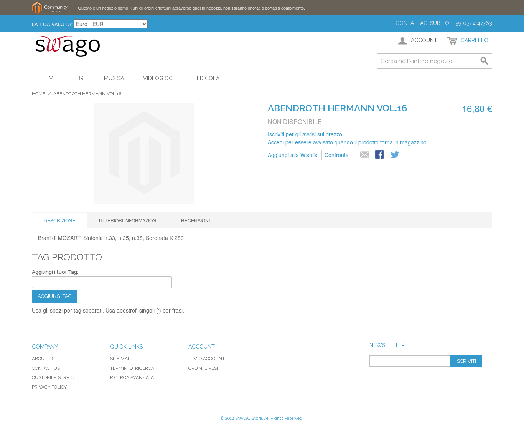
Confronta (337, 155)
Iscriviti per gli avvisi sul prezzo (305, 134)
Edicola (208, 78)
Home (38, 93)
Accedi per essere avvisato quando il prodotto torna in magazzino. (348, 142)
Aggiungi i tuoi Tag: (55, 272)
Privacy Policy (49, 387)
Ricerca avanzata (132, 377)
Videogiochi (160, 78)
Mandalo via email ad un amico (365, 155)
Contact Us (46, 368)
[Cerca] (484, 61)
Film (47, 78)
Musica (114, 78)
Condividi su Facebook (380, 155)
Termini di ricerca (132, 368)
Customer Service (54, 377)
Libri (79, 78)
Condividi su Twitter (395, 155)
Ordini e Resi (203, 368)
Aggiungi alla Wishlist (293, 155)
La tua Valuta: (52, 24)
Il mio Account (206, 358)
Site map (120, 358)
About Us (43, 358)
